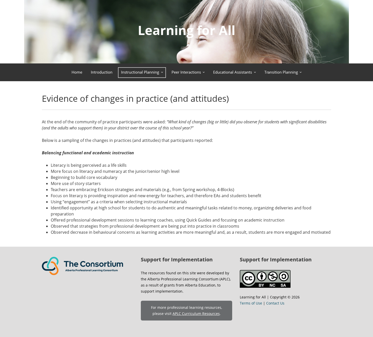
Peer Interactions (186, 72)
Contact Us (275, 303)
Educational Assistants (232, 72)
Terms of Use (251, 303)
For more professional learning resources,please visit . (186, 310)
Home (77, 72)
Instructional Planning (140, 72)
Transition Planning (281, 72)
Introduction (101, 72)
